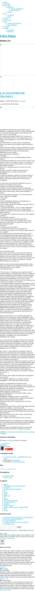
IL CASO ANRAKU (10, 520)
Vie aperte (6, 26)
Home (5, 2)
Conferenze (7, 487)
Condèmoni (10, 15)
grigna (1, 468)
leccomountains (9, 468)
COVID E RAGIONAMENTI (15, 432)
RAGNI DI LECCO (9, 502)
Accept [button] (2, 538)
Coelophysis (10, 30)
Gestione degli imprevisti (14, 23)
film (5, 491)
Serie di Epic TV (15, 10)
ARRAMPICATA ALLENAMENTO (14, 486)
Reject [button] (6, 538)
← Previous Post (5, 443)
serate (5, 21)
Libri (5, 13)
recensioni (6, 504)
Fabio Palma (8, 35)
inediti (5, 494)
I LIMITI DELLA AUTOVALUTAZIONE (16, 522)
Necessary (5, 569)
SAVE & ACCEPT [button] (5, 590)
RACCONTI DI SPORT (11, 500)
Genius (9, 17)
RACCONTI (7, 20)
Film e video (7, 5)
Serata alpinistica (12, 25)
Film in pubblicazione (17, 8)
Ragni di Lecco (8, 477)
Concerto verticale (9, 476)
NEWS (6, 18)
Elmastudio (31, 530)
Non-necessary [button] (4, 578)
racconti (6, 499)
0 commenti (22, 101)
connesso (9, 440)
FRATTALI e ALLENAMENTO (13, 519)
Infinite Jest (10, 7)
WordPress (15, 530)
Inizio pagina (3, 533)
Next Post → (3, 445)
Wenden (6, 28)
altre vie (6, 484)
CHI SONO (7, 4)
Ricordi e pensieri (30, 432)
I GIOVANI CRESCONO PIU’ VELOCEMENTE (18, 517)
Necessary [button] (3, 567)
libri (5, 497)
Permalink (3, 433)
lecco (4, 468)
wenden (14, 468)
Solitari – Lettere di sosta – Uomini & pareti (16, 507)
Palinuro (9, 12)
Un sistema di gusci (9, 524)
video (5, 508)
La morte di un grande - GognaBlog (14, 457)
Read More (11, 538)
